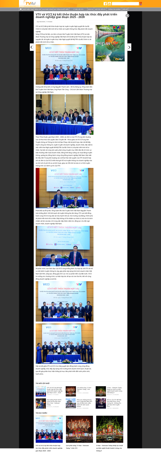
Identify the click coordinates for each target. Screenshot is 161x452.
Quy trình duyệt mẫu (61, 9)
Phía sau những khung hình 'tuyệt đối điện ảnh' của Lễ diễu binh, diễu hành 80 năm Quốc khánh (84, 403)
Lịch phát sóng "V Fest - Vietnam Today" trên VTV (84, 389)
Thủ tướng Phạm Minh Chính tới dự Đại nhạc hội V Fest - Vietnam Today (54, 402)
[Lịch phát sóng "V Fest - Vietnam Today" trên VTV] (71, 396)
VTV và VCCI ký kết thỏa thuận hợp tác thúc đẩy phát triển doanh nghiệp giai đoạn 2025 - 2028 (54, 390)
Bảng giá (38, 9)
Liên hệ (125, 9)
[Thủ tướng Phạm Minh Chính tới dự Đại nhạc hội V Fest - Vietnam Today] (41, 408)
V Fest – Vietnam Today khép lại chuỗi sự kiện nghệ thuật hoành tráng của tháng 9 (114, 390)
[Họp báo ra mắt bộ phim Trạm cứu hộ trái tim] (32, 47)
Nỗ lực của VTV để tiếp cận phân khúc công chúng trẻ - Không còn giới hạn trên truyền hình (114, 403)
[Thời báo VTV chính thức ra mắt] (129, 47)
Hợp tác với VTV (100, 9)
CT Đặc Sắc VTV (78, 9)
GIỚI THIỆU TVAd (28, 9)
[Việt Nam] (141, 2)
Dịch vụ (90, 9)
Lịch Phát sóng (47, 9)
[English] (141, 4)
